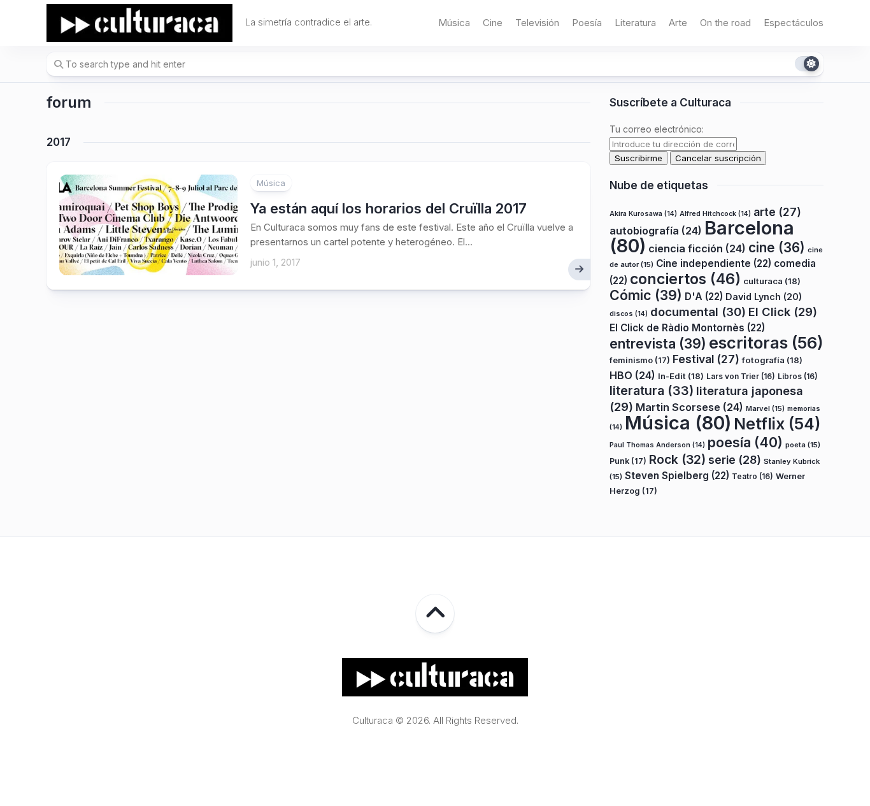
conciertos (685, 279)
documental (698, 312)
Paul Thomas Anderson (657, 445)
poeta (802, 444)
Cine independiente (713, 263)
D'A (704, 297)
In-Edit (681, 376)
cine (776, 247)
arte (777, 212)
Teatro (752, 476)
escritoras (766, 342)
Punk (628, 461)
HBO (632, 375)
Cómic (646, 295)
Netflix (777, 423)
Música (454, 23)
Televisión (537, 23)
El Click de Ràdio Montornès (687, 328)
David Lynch (763, 296)
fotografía (772, 360)
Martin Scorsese (689, 407)
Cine (493, 23)
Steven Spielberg (677, 476)
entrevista (658, 343)
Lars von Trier (740, 376)
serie (734, 459)
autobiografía (656, 230)
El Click (782, 312)
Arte (678, 23)
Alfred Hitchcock (715, 214)
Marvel (765, 408)
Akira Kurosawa (643, 214)
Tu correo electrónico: (657, 129)
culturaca (772, 281)
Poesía (587, 23)
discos (629, 314)
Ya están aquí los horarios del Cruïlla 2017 (388, 208)
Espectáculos (794, 23)
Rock (677, 459)
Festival (706, 359)
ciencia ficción (697, 248)
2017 (58, 142)
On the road (725, 23)
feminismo (640, 360)
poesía (745, 442)
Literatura (635, 23)
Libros (798, 376)
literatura (652, 390)
